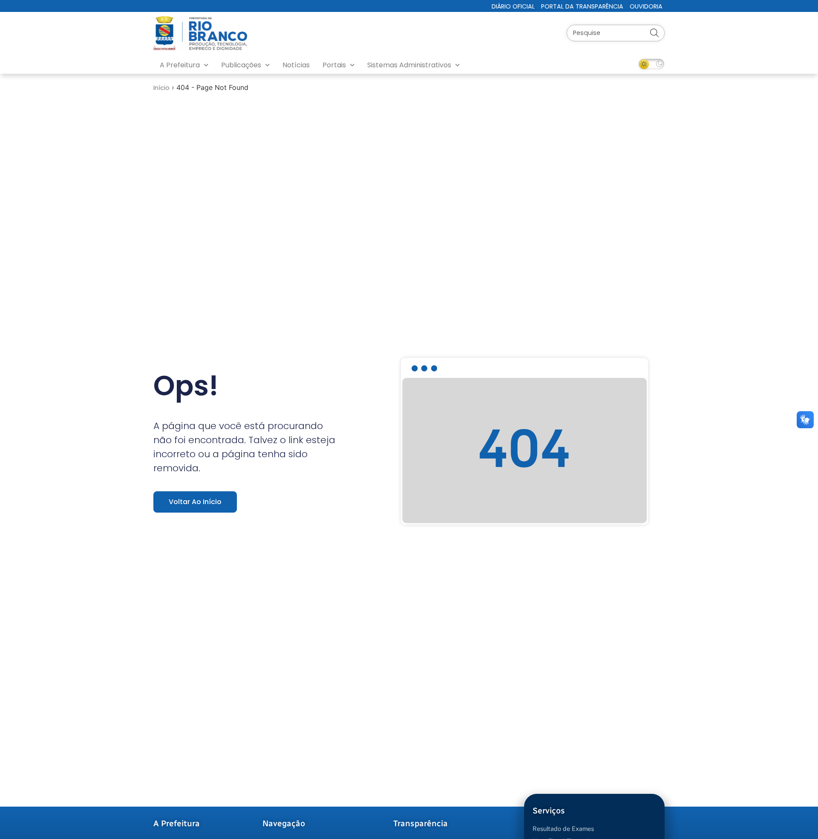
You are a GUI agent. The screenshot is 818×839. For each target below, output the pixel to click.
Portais (334, 65)
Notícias (296, 65)
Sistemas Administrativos (409, 65)
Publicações (241, 65)
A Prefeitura (180, 65)
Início (161, 88)
